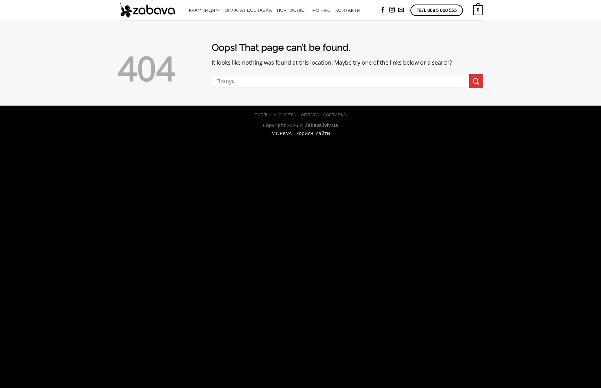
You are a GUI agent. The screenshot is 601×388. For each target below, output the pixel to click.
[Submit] (476, 81)
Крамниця (202, 10)
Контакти (347, 10)
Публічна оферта (275, 115)
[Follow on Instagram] (392, 10)
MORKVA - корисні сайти (300, 133)
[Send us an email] (401, 10)
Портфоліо (291, 10)
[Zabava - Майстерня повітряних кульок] (148, 10)
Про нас (320, 10)
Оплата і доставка (248, 10)
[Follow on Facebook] (383, 10)
